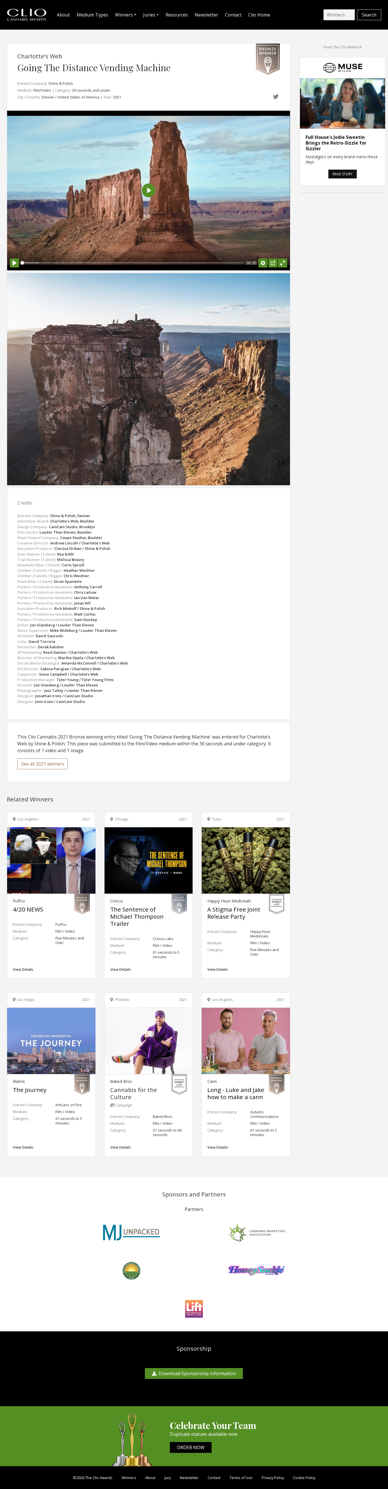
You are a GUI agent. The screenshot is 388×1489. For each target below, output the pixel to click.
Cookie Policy (304, 1477)
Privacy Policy (273, 1477)
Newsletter (206, 15)
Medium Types (92, 15)
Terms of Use (241, 1477)
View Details (23, 969)
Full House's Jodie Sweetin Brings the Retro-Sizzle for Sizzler (336, 143)
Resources (177, 15)
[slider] (132, 263)
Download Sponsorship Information (197, 1373)
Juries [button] (149, 15)
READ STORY (342, 174)
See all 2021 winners (42, 764)
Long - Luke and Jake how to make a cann (235, 1093)
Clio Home (259, 15)
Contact (233, 15)
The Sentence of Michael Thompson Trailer (137, 916)
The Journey (29, 1090)
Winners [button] (124, 15)
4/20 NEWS (28, 909)
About (63, 15)
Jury (167, 1477)
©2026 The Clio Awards (92, 1477)
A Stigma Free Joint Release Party (233, 912)
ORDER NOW (191, 1447)
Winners (129, 1477)
